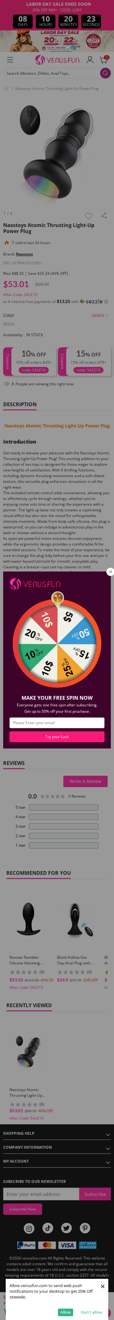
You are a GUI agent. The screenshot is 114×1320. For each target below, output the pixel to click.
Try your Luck (57, 736)
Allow (65, 1312)
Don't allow (91, 1312)
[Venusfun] (35, 583)
